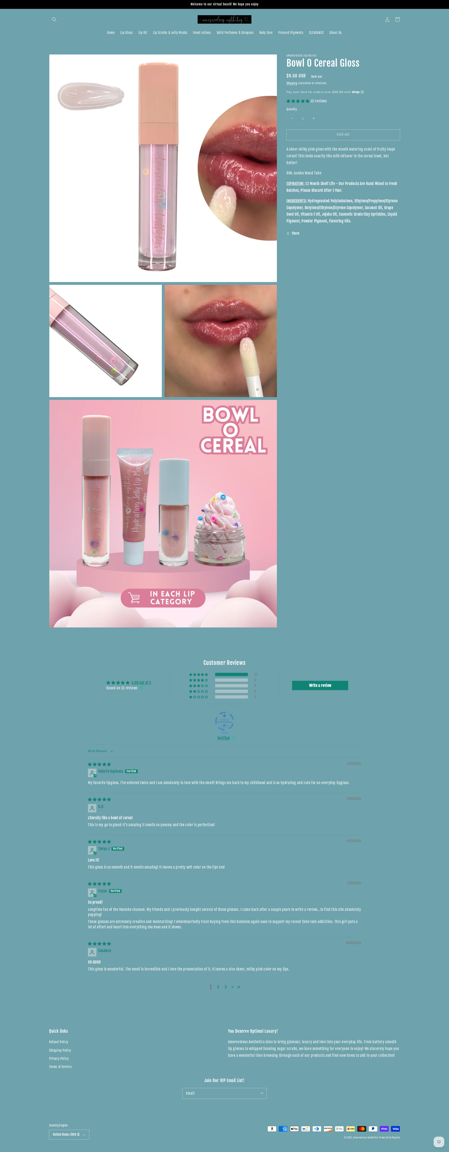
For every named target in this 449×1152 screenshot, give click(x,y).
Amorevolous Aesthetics (365, 1137)
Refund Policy (58, 1042)
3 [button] (226, 987)
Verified (223, 738)
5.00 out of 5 (141, 682)
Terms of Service (60, 1067)
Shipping (291, 83)
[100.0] (224, 721)
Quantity (291, 109)
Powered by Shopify (389, 1137)
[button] (54, 19)
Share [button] (296, 233)
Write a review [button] (320, 685)
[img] (99, 764)
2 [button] (218, 987)
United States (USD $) (66, 1134)
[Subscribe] (261, 1093)
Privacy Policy (59, 1059)
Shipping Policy (60, 1050)
